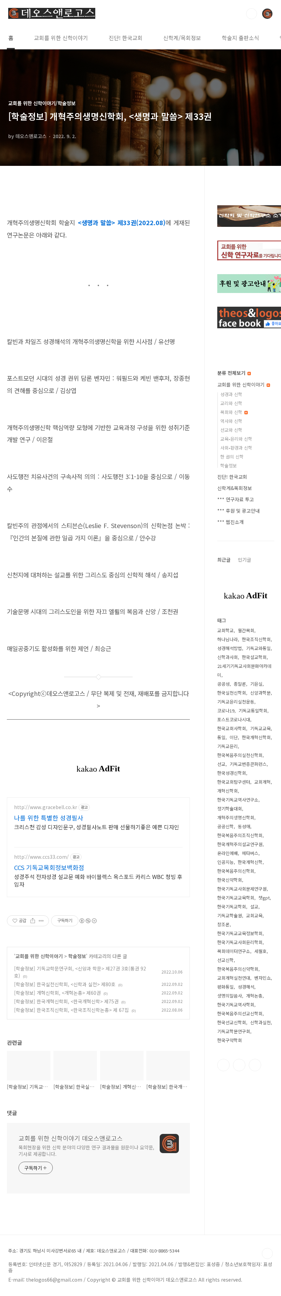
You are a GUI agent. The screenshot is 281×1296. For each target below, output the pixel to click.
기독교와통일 (258, 648)
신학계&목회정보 (234, 488)
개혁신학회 (227, 790)
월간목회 (246, 630)
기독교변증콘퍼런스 (248, 764)
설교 (254, 906)
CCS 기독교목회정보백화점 (49, 867)
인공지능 (225, 862)
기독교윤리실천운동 (235, 701)
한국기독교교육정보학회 (239, 933)
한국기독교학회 (231, 906)
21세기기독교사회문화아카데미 (244, 670)
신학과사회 (227, 657)
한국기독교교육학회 (235, 897)
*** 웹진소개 (230, 521)
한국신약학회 (229, 880)
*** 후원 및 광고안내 (238, 510)
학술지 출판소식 (240, 38)
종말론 (240, 684)
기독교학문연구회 (233, 1031)
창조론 (223, 924)
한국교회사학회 (231, 728)
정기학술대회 (229, 808)
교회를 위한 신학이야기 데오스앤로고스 (71, 1138)
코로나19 (225, 710)
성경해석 (246, 986)
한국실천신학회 (231, 692)
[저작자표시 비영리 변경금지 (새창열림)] (87, 921)
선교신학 (225, 960)
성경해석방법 (229, 648)
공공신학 (225, 826)
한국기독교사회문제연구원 (242, 888)
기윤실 (256, 684)
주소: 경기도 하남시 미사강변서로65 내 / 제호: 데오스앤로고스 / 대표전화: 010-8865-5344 (93, 1251)
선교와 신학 (231, 430)
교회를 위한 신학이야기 (61, 38)
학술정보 (77, 956)
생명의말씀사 (229, 995)
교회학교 (225, 630)
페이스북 (223, 1065)
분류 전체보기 (232, 372)
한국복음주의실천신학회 (239, 755)
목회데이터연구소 (233, 951)
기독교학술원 (229, 915)
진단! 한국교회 (126, 38)
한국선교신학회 (231, 1022)
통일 (221, 737)
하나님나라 (227, 639)
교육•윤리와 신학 (236, 439)
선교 (221, 764)
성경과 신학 (231, 394)
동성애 (244, 826)
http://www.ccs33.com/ (41, 857)
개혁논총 (254, 995)
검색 (251, 14)
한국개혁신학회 (256, 737)
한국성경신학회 (231, 773)
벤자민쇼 (262, 978)
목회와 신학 (232, 412)
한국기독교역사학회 (235, 1004)
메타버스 (250, 853)
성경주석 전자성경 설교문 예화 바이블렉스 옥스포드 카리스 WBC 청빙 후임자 (98, 880)
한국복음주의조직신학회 (239, 835)
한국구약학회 (229, 1040)
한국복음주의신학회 (235, 871)
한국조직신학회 (256, 639)
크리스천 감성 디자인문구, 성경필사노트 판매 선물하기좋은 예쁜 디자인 (96, 827)
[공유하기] (32, 921)
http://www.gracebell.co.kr (45, 807)
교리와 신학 (231, 403)
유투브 (255, 1065)
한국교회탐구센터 (233, 782)
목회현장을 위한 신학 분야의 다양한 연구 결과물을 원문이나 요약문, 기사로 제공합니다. (86, 1150)
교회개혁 (262, 782)
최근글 (224, 559)
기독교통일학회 (253, 710)
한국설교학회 (254, 657)
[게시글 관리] (41, 921)
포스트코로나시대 (233, 719)
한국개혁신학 (250, 862)
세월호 (260, 951)
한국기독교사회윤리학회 (239, 942)
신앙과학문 (260, 692)
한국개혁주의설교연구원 (239, 844)
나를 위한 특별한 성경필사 (48, 818)
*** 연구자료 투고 (235, 499)
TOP (267, 1253)
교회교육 (254, 915)
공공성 (223, 684)
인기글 (244, 559)
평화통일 (225, 986)
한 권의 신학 (232, 456)
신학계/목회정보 (182, 38)
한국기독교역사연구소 (237, 799)
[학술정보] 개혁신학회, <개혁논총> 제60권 (57, 992)
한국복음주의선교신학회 (239, 1013)
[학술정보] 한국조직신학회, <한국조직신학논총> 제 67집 (71, 1009)
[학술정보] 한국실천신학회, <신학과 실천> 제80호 (64, 984)
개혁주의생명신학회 (235, 817)
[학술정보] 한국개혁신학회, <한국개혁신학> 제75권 (66, 1001)
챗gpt (264, 897)
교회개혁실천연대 (233, 978)
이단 (234, 737)
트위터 (239, 1065)
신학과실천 (260, 1022)
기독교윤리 (227, 746)
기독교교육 (260, 728)
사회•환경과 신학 (236, 447)
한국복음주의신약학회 (237, 969)
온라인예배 (227, 853)
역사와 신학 (231, 421)
